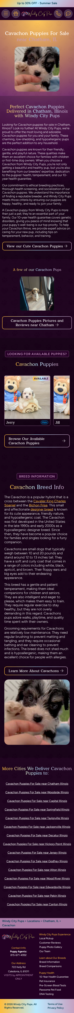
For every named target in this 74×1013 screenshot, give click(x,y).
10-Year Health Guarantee (54, 976)
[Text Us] (68, 13)
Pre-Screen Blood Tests (52, 985)
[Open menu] (5, 13)
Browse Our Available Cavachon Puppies (27, 441)
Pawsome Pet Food (50, 989)
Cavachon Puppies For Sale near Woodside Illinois (37, 792)
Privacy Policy (56, 1007)
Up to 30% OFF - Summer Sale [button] (37, 3)
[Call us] (58, 13)
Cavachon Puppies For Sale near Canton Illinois (37, 904)
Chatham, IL (51, 921)
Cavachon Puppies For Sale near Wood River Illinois (37, 878)
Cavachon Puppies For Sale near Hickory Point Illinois (37, 844)
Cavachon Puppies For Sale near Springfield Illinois (37, 809)
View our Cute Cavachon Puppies (35, 246)
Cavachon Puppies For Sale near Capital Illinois (37, 801)
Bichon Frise (38, 505)
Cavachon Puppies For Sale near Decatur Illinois (37, 835)
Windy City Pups (13, 921)
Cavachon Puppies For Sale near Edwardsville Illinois (37, 887)
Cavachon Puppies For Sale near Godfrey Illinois (37, 861)
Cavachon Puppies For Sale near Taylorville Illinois (37, 818)
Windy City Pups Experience (55, 934)
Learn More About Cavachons (34, 671)
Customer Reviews (50, 942)
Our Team (44, 951)
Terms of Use (55, 1004)
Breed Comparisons (50, 966)
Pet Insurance (47, 981)
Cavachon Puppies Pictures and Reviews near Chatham (37, 322)
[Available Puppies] (15, 13)
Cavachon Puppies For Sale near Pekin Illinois (37, 895)
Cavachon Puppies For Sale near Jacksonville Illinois (37, 826)
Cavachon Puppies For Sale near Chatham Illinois (37, 783)
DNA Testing (46, 994)
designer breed (42, 509)
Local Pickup (46, 938)
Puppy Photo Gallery (50, 947)
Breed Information (49, 961)
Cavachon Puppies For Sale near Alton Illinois (37, 870)
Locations (33, 921)
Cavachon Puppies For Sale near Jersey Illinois (37, 852)
